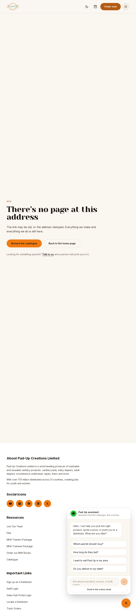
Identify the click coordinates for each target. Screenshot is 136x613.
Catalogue (12, 559)
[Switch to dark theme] (86, 6)
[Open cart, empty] (95, 6)
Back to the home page (62, 243)
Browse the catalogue (24, 243)
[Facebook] (29, 503)
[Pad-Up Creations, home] (13, 6)
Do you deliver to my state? (88, 568)
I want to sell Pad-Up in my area (90, 560)
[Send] (124, 581)
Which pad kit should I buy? (88, 543)
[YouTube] (10, 503)
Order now (110, 6)
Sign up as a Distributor (19, 583)
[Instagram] (19, 503)
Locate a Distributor (17, 601)
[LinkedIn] (38, 503)
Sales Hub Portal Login (19, 596)
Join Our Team (15, 526)
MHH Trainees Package (20, 546)
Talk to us (48, 254)
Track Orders (14, 608)
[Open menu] (125, 6)
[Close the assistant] (126, 603)
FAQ (9, 533)
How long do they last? (85, 552)
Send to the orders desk (99, 589)
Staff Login (12, 589)
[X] (47, 503)
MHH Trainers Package (19, 539)
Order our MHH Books (19, 552)
